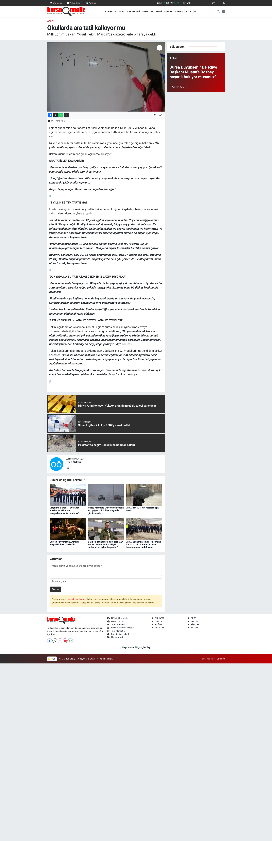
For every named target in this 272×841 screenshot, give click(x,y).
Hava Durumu (117, 621)
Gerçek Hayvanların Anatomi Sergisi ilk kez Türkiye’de (64, 543)
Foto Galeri (57, 3)
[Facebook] (49, 640)
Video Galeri (75, 3)
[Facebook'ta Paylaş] (50, 115)
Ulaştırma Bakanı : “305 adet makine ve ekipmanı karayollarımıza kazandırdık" (64, 510)
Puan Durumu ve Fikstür (122, 627)
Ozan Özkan (73, 462)
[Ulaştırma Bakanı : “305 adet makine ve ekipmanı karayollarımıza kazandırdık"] (68, 494)
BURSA (109, 11)
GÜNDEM (159, 618)
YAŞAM (194, 627)
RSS (53, 659)
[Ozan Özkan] (56, 463)
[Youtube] (65, 640)
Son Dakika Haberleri (121, 634)
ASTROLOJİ (181, 11)
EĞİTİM (194, 621)
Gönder (56, 589)
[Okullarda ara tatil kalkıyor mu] (106, 77)
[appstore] (128, 647)
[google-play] (143, 647)
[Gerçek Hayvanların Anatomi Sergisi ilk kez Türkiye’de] (68, 528)
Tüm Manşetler (118, 631)
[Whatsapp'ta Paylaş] (60, 115)
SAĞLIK (168, 11)
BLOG (193, 11)
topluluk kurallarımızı (77, 599)
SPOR (145, 11)
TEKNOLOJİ (133, 11)
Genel (51, 21)
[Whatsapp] (70, 640)
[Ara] (218, 11)
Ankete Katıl (178, 87)
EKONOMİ (156, 11)
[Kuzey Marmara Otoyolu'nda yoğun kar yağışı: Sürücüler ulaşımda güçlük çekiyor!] (106, 494)
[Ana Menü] (223, 11)
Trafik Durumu (118, 624)
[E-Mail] (68, 468)
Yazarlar (92, 3)
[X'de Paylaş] (55, 115)
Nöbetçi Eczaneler (119, 618)
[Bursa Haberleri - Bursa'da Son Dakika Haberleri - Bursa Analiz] (66, 11)
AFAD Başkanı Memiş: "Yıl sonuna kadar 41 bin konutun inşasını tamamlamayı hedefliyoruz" (143, 544)
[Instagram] (60, 640)
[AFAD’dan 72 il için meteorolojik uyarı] (144, 494)
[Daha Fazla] (66, 115)
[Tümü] (221, 46)
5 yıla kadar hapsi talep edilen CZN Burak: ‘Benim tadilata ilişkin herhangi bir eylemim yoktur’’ (105, 544)
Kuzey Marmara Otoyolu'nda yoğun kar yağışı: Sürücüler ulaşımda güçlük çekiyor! (106, 510)
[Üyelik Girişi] (222, 3)
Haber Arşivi (117, 637)
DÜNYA (158, 621)
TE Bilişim (220, 659)
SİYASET (120, 11)
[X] (54, 640)
